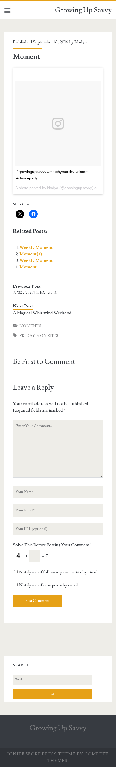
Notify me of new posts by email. (49, 585)
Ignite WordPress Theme (41, 754)
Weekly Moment (36, 247)
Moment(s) (30, 254)
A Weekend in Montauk (35, 293)
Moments (30, 326)
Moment (28, 267)
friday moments (39, 336)
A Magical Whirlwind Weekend (42, 312)
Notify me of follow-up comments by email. (58, 572)
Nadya (80, 42)
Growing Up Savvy (83, 10)
